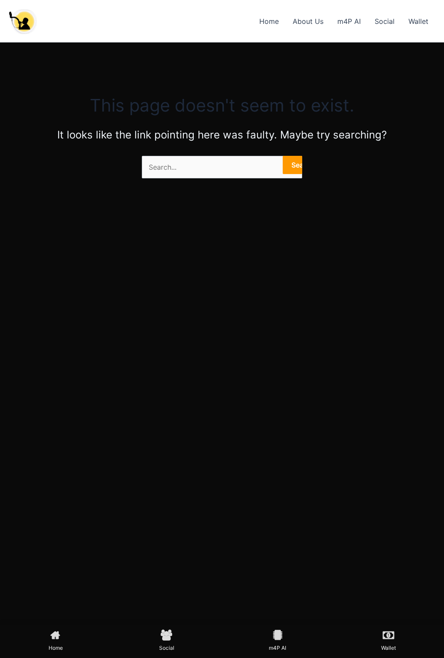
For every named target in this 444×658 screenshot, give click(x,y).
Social (385, 21)
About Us (308, 21)
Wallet (418, 21)
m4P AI (349, 21)
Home (269, 21)
